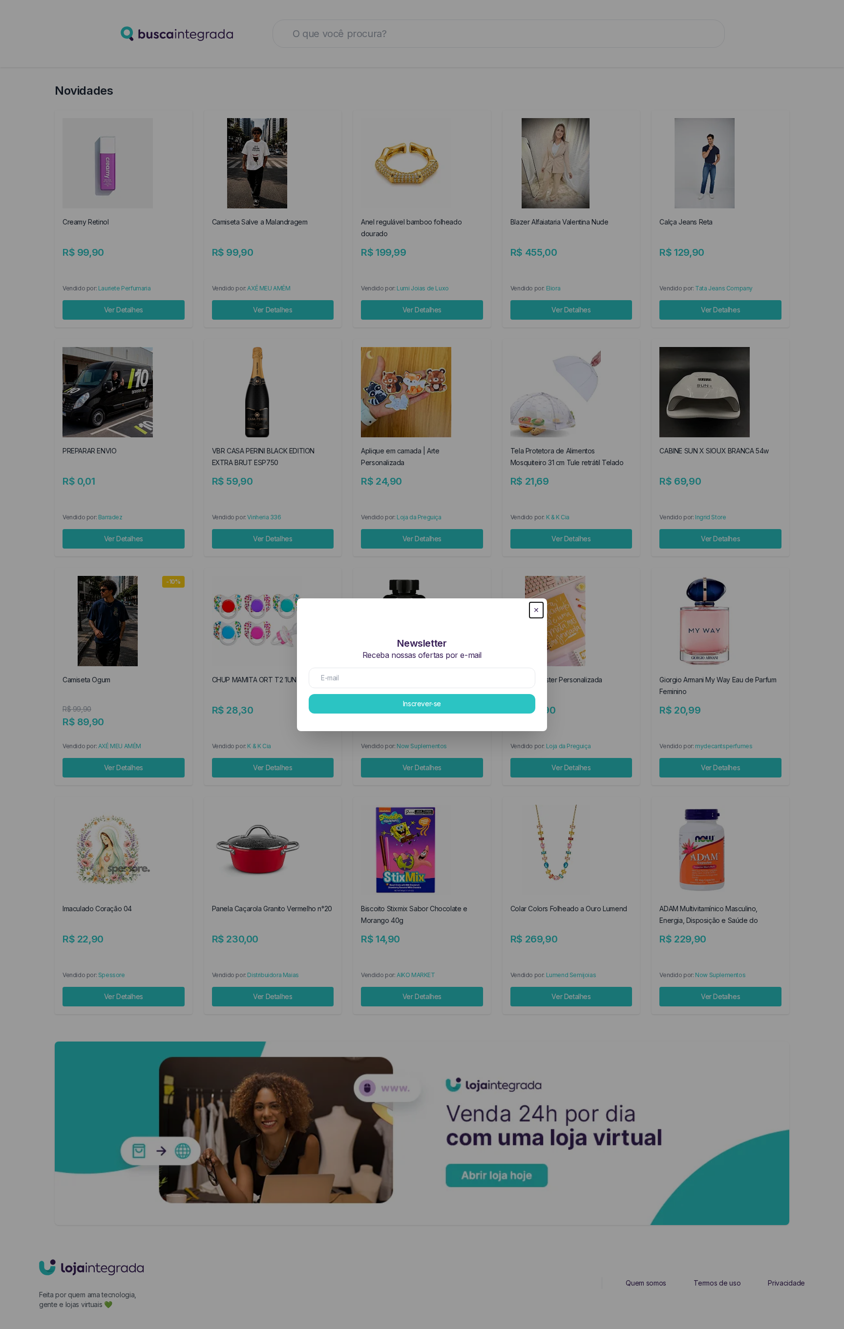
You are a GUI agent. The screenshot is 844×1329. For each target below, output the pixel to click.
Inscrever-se (422, 703)
